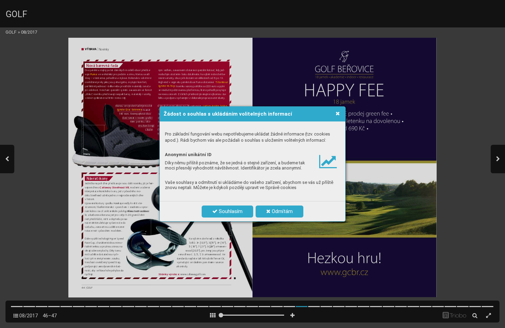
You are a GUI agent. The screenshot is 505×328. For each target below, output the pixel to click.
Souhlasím (230, 211)
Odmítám (281, 211)
